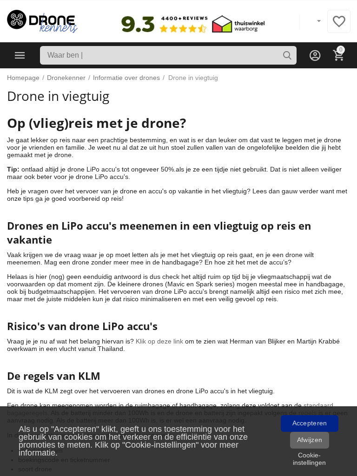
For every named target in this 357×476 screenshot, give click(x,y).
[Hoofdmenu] (20, 55)
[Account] (315, 55)
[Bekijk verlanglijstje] (338, 26)
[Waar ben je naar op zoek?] (287, 55)
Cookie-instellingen (309, 458)
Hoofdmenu (19, 55)
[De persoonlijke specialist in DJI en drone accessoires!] (42, 21)
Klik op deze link (159, 341)
